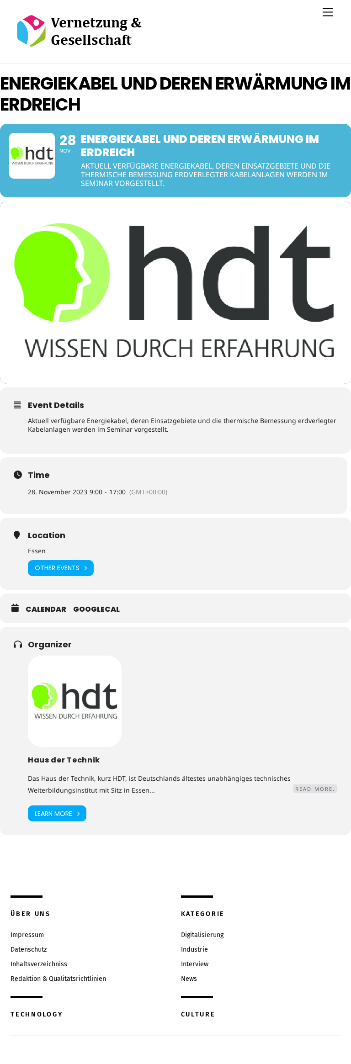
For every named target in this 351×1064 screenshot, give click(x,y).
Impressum (27, 935)
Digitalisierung (202, 935)
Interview (194, 964)
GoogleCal (96, 609)
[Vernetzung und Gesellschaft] (79, 37)
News (189, 979)
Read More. (315, 788)
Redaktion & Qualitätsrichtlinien (58, 979)
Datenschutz (29, 949)
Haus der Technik (64, 760)
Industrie (194, 949)
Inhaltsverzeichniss (39, 964)
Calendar (46, 609)
